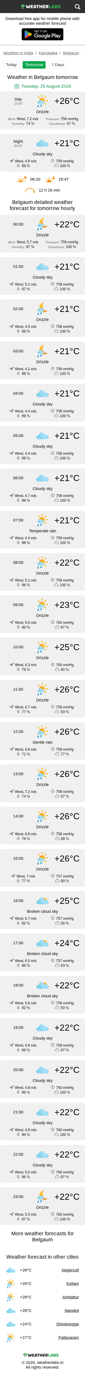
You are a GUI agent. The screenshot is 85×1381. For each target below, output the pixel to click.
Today (11, 65)
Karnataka (48, 53)
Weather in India (18, 53)
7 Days (57, 65)
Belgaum (71, 53)
